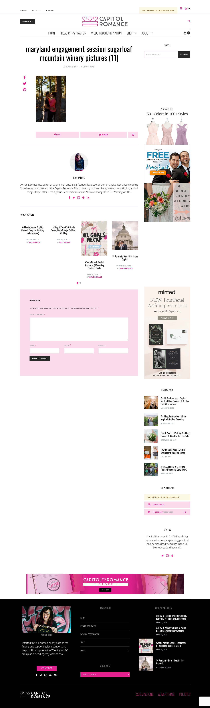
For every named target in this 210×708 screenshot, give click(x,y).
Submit (23, 10)
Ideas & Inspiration (73, 32)
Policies (36, 10)
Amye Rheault (95, 277)
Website (101, 345)
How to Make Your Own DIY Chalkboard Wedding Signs (173, 451)
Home (51, 32)
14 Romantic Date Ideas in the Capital (125, 258)
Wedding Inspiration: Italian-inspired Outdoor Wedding (173, 418)
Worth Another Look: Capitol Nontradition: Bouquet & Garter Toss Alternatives (175, 401)
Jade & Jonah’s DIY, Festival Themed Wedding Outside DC (174, 468)
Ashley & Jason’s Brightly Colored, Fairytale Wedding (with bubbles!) (32, 230)
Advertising (166, 694)
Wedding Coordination (106, 32)
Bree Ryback (79, 177)
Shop (130, 32)
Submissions (144, 694)
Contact (46, 668)
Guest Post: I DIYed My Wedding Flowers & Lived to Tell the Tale (175, 434)
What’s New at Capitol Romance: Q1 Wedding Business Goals (94, 265)
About (145, 32)
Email (66, 345)
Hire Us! (50, 10)
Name (32, 345)
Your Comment (37, 315)
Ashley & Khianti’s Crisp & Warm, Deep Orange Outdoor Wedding (63, 230)
